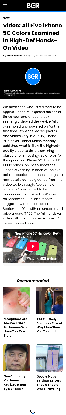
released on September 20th (26, 207)
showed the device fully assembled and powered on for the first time (31, 126)
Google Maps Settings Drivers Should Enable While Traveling (49, 383)
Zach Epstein (15, 55)
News (6, 17)
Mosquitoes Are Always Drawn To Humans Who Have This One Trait (16, 327)
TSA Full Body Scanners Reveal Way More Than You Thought (49, 325)
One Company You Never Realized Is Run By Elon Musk (15, 382)
